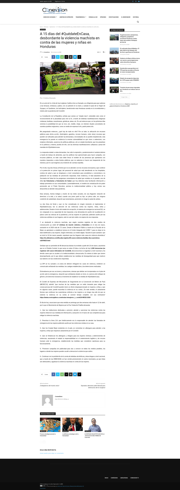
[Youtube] (139, 1)
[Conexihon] (41, 52)
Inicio (41, 27)
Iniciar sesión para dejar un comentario (52, 453)
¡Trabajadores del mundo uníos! (49, 386)
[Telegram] (75, 57)
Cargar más (124, 97)
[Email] (66, 57)
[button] (138, 21)
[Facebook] (133, 1)
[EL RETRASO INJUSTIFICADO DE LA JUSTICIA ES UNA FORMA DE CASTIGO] (95, 425)
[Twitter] (136, 1)
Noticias (46, 27)
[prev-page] (41, 442)
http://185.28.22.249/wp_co (62, 399)
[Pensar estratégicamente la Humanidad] (50, 425)
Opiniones (52, 27)
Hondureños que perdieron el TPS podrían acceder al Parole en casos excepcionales (129, 70)
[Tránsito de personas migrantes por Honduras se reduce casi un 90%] (114, 90)
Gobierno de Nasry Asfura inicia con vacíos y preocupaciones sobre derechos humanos (130, 60)
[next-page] (44, 442)
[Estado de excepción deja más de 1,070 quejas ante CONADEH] (114, 80)
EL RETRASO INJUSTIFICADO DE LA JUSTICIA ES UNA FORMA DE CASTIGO (94, 435)
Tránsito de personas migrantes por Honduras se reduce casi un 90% (130, 89)
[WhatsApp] (62, 57)
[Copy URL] (79, 57)
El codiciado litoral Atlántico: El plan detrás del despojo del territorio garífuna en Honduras (129, 50)
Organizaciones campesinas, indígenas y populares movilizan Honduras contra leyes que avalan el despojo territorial (129, 38)
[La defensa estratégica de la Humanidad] (72, 425)
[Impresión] (71, 57)
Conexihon (47, 52)
